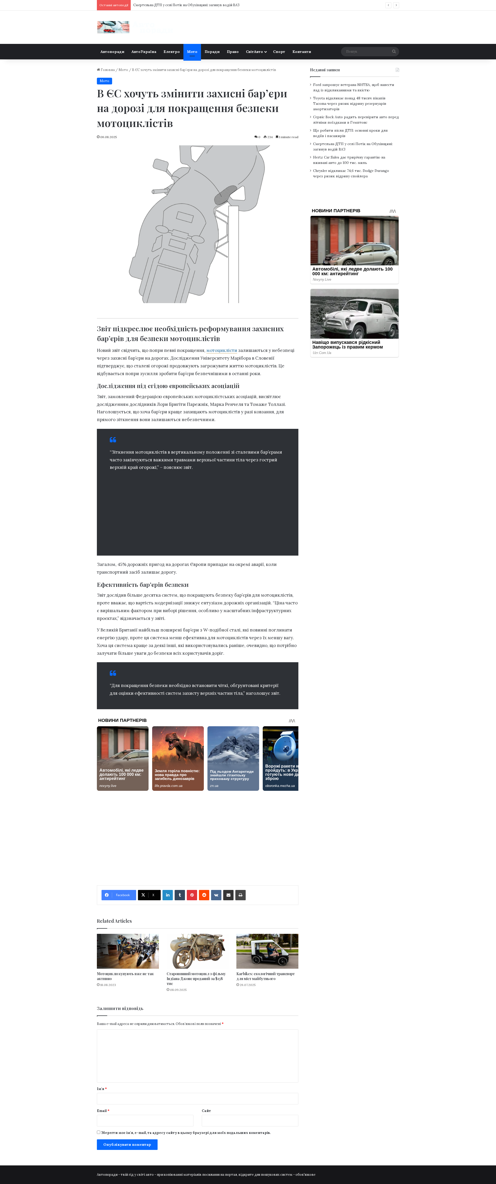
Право (233, 51)
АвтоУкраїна (143, 51)
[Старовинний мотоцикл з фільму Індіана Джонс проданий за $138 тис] (198, 951)
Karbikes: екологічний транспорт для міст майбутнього (265, 976)
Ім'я (102, 1089)
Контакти (301, 51)
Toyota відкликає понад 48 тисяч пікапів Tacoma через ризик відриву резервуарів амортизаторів (349, 103)
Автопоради (112, 51)
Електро (172, 51)
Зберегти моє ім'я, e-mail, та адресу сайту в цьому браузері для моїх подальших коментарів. (185, 1133)
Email (103, 1111)
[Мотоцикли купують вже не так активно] (128, 951)
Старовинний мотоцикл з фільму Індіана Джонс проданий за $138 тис (196, 978)
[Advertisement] (197, 512)
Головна (107, 70)
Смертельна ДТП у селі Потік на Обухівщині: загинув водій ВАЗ (186, 5)
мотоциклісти (221, 350)
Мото (192, 51)
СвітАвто (254, 51)
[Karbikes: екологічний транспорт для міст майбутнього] (267, 951)
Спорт (279, 51)
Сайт (206, 1111)
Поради (212, 51)
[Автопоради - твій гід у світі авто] (135, 27)
